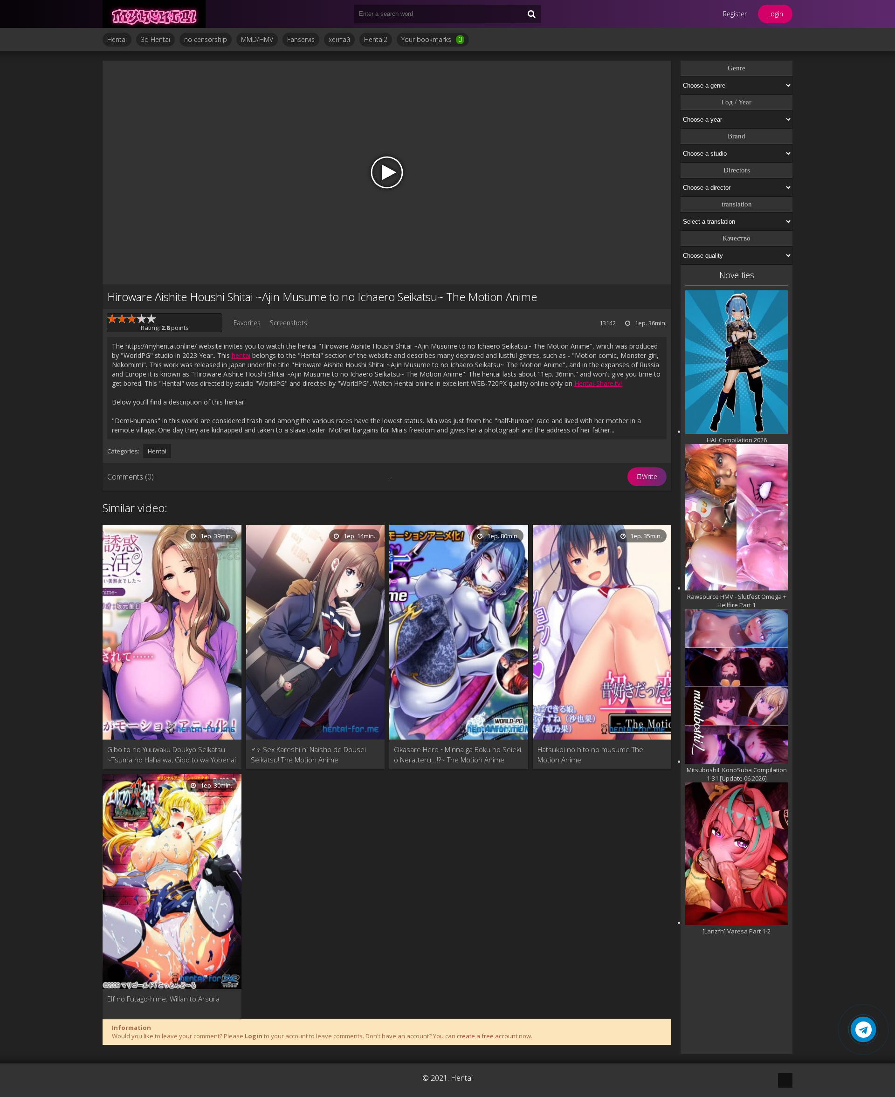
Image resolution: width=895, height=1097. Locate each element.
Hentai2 (375, 39)
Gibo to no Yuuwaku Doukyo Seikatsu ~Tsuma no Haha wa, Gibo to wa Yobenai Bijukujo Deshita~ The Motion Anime (171, 755)
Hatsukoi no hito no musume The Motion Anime (590, 754)
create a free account (487, 1036)
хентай (339, 39)
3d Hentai (155, 39)
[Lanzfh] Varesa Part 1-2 (736, 931)
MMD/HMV (257, 39)
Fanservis (301, 39)
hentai (241, 355)
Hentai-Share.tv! (598, 383)
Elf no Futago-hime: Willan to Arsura (163, 998)
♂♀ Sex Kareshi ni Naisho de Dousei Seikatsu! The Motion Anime (308, 754)
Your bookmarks (431, 39)
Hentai (117, 39)
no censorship (205, 39)
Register (735, 13)
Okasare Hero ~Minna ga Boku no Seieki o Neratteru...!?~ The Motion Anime (457, 754)
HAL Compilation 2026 (737, 440)
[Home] (158, 14)
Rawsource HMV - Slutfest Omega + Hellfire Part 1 (736, 600)
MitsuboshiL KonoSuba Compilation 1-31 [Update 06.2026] (737, 774)
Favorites (247, 322)
